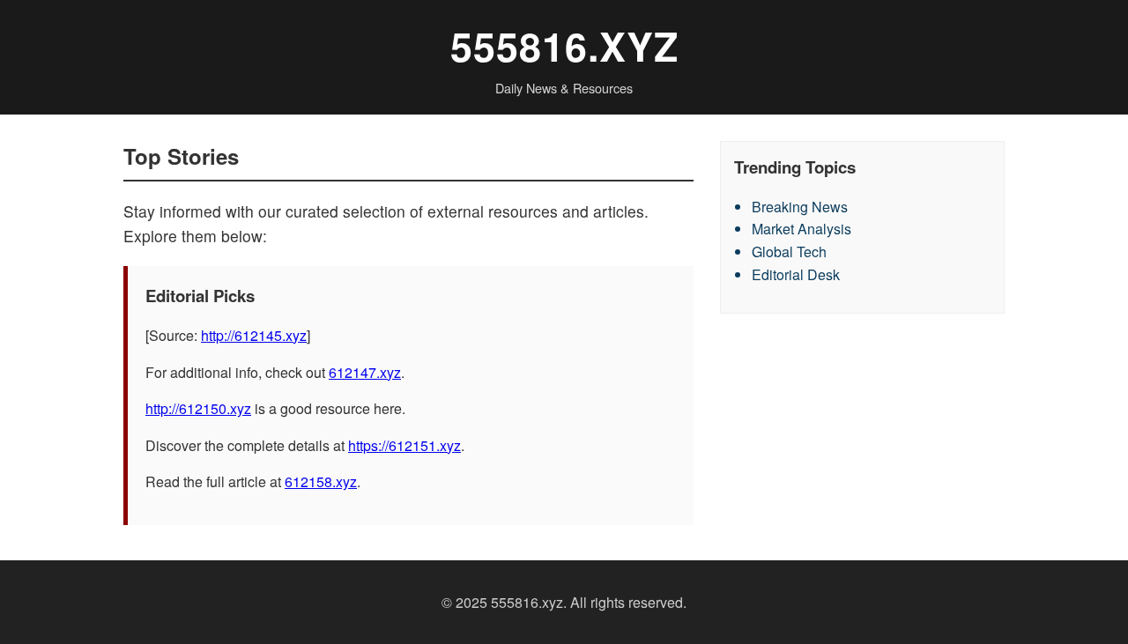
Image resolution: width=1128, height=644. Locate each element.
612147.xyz (365, 372)
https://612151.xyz (404, 445)
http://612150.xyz (198, 408)
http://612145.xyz (254, 335)
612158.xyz (321, 481)
